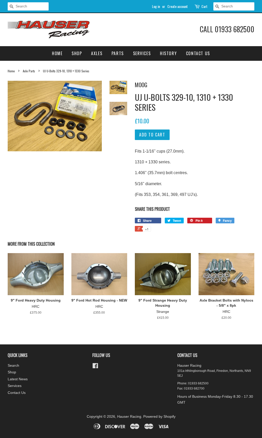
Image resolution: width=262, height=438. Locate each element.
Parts (118, 53)
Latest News (18, 379)
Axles (96, 53)
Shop (77, 53)
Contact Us (198, 53)
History (168, 53)
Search (13, 365)
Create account (177, 6)
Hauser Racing (129, 417)
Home (57, 53)
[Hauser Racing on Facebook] (95, 367)
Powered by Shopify (159, 417)
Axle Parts (29, 71)
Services (142, 53)
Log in (156, 6)
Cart (204, 6)
